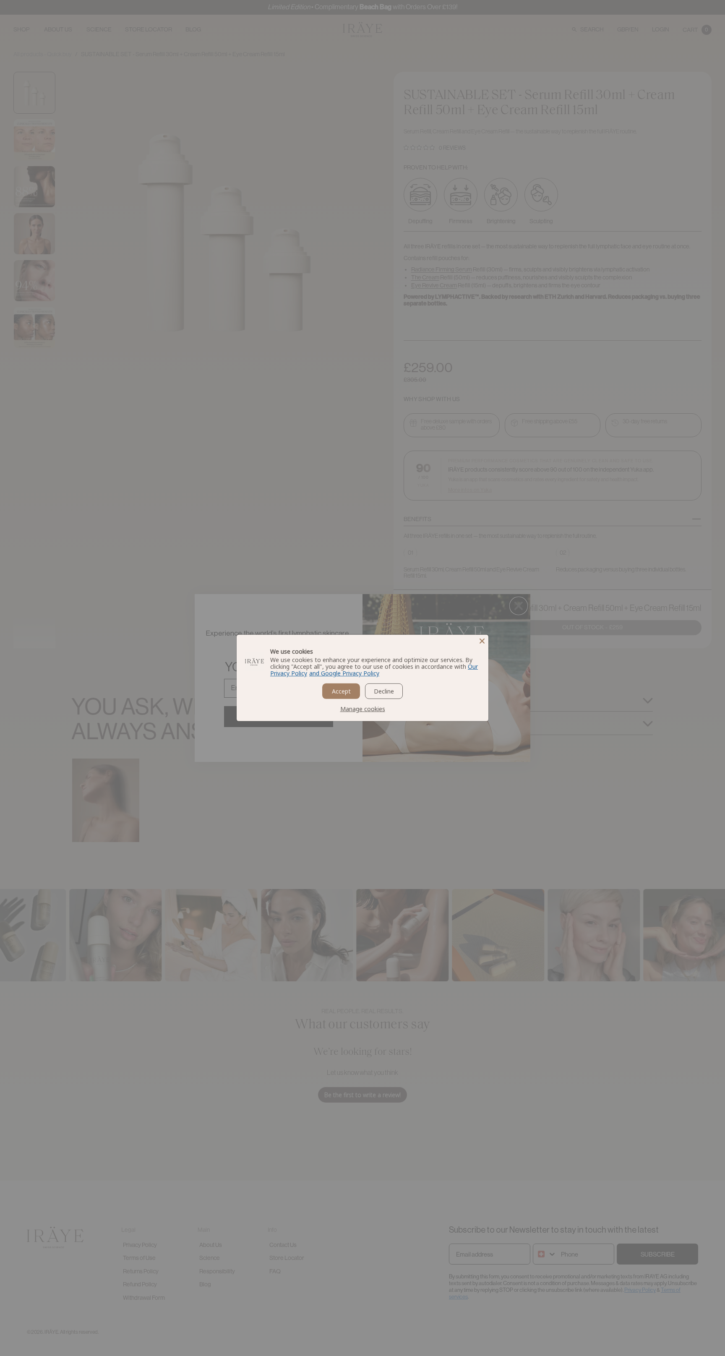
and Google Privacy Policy (344, 673)
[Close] (482, 641)
